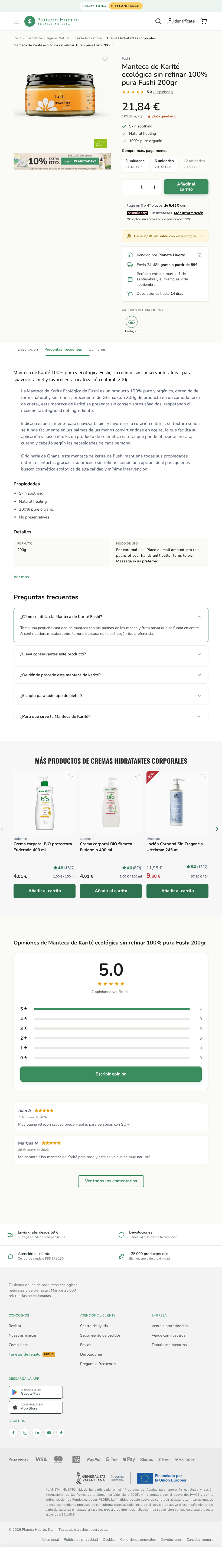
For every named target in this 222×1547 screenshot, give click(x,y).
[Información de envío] (199, 255)
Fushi (126, 58)
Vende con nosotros (168, 1335)
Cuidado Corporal (89, 38)
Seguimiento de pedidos (100, 1335)
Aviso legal (50, 1539)
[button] (16, 21)
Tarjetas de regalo (31, 1354)
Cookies (109, 1539)
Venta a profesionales (170, 1325)
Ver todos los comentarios (111, 1181)
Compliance (18, 1344)
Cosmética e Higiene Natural (48, 38)
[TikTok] (61, 1432)
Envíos (85, 1344)
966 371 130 (54, 1258)
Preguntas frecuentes (63, 349)
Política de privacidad (81, 1539)
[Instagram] (25, 1432)
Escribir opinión (111, 1074)
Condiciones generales (138, 1539)
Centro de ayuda (29, 1258)
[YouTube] (49, 1432)
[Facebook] (13, 1432)
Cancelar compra (200, 1539)
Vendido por (161, 255)
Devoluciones (91, 1354)
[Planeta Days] (62, 161)
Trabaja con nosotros (169, 1344)
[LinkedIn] (37, 1432)
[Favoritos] (105, 59)
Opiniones (97, 349)
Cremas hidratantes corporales (131, 38)
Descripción (28, 349)
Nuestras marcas (23, 1335)
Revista (15, 1325)
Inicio (17, 38)
